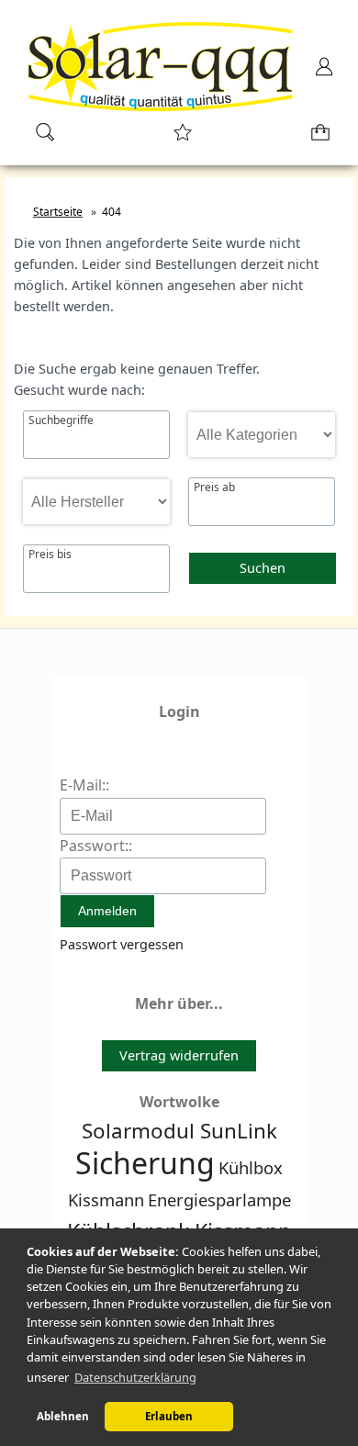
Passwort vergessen (122, 944)
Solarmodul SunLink (179, 1130)
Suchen (262, 568)
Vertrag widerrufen (179, 1055)
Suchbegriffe (61, 420)
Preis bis (50, 554)
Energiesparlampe (219, 1199)
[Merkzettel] (177, 138)
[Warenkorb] (316, 138)
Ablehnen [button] (63, 1416)
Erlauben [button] (169, 1416)
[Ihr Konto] (318, 72)
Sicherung (145, 1163)
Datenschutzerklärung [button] (135, 1377)
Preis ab (214, 487)
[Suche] (39, 138)
